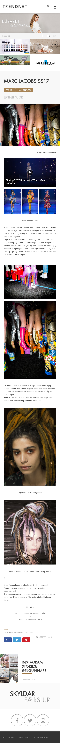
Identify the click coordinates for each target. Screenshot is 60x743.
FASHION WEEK (24, 90)
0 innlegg (42, 637)
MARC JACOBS (18, 632)
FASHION (9, 90)
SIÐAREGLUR (25, 738)
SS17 (31, 632)
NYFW (26, 632)
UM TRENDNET (9, 738)
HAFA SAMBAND (41, 738)
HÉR (43, 613)
